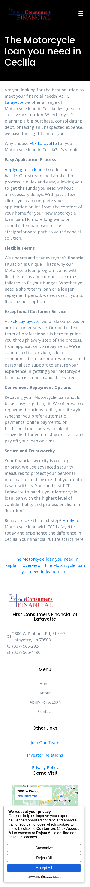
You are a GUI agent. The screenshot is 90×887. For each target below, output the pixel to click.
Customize (44, 848)
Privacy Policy (45, 767)
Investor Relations (45, 755)
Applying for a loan (23, 169)
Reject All (44, 858)
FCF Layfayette (24, 321)
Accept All (44, 868)
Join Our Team (45, 742)
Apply (68, 520)
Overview (31, 565)
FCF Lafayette (43, 143)
